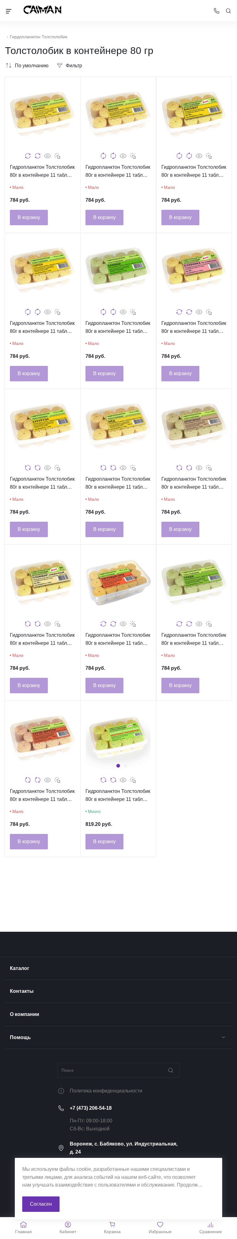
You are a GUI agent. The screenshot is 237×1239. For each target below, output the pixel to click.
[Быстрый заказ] (57, 156)
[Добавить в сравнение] (27, 156)
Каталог (19, 968)
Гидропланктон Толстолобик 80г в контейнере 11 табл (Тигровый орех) (117, 639)
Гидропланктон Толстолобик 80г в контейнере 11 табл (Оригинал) (193, 484)
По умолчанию (31, 65)
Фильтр (74, 65)
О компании (24, 1014)
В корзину (29, 217)
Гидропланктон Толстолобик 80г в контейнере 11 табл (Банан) (117, 171)
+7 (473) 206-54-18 (91, 1108)
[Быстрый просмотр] (47, 156)
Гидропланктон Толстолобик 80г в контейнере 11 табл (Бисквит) (193, 171)
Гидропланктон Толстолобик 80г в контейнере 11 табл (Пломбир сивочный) (42, 639)
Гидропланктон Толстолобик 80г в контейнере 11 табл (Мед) (117, 484)
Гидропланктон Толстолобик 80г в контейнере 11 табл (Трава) (193, 639)
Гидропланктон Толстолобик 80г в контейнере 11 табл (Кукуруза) (42, 484)
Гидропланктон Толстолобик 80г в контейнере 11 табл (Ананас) (42, 171)
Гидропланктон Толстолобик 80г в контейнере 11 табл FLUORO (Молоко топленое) (118, 796)
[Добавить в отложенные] (37, 156)
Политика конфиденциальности (106, 1090)
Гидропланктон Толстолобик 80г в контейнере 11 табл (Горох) (42, 328)
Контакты (22, 991)
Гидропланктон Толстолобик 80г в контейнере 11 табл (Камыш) (117, 328)
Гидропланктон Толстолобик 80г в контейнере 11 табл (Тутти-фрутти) (42, 796)
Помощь (20, 1037)
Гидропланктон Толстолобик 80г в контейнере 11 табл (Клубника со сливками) (193, 328)
